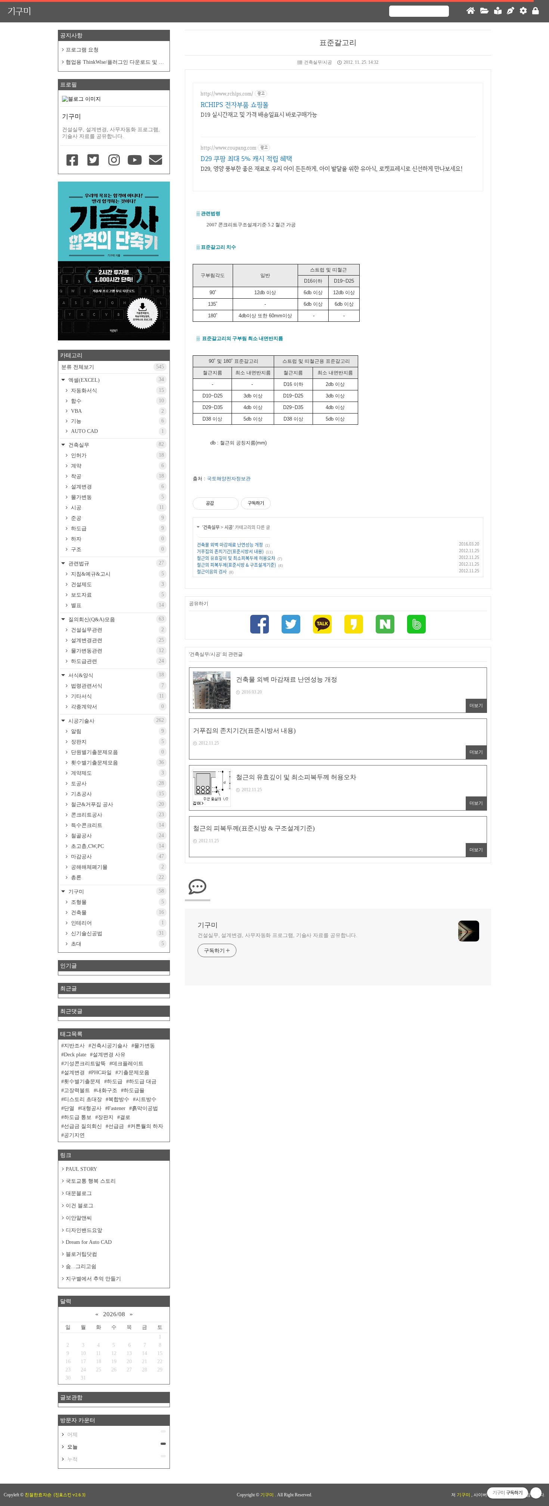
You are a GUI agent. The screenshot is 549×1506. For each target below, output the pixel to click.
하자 (116, 539)
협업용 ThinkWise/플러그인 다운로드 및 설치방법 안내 (113, 62)
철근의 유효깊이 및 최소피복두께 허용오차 (236, 558)
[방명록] (497, 11)
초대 (116, 944)
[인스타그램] (113, 160)
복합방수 (118, 1099)
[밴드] (416, 625)
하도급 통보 (78, 1117)
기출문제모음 (133, 1072)
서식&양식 (115, 675)
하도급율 (134, 1090)
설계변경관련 (116, 640)
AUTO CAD (116, 431)
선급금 (116, 1126)
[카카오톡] (322, 625)
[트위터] (291, 625)
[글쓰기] (510, 11)
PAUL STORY (81, 1169)
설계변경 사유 (109, 1054)
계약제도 (116, 773)
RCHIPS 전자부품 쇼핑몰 (235, 104)
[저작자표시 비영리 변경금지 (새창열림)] (281, 503)
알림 (116, 731)
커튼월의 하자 (146, 1126)
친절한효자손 (38, 1494)
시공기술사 (115, 720)
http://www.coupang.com (228, 148)
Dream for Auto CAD (89, 1242)
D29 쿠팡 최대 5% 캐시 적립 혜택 (246, 158)
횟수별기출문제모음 (116, 762)
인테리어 (116, 923)
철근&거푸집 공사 (116, 804)
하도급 (116, 528)
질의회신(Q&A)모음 (115, 619)
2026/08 (114, 1314)
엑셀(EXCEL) (115, 380)
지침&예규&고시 (116, 574)
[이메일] (155, 160)
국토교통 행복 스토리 (91, 1181)
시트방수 (146, 1099)
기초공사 (116, 794)
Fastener (116, 1108)
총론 (116, 877)
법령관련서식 (116, 686)
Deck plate (75, 1054)
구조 (116, 549)
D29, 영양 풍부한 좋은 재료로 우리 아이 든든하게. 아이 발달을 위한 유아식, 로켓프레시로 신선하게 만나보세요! (332, 169)
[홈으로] (471, 11)
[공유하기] (221, 503)
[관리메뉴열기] (536, 1493)
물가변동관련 (116, 651)
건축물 (116, 912)
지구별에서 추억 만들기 (93, 1279)
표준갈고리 (338, 42)
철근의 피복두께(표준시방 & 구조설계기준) (236, 565)
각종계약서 (116, 707)
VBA (116, 411)
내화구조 (106, 1090)
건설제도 (116, 584)
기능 (116, 421)
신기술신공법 (116, 933)
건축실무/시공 (318, 62)
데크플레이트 (127, 1063)
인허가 (116, 455)
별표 (116, 605)
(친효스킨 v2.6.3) (69, 1495)
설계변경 (116, 487)
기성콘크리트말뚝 (85, 1063)
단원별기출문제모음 (116, 752)
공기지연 (74, 1135)
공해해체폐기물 (116, 867)
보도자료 (116, 595)
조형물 (116, 902)
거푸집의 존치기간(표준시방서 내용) (230, 551)
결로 (125, 1117)
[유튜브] (134, 160)
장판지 (116, 742)
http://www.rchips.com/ (227, 94)
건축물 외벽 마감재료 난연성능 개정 (230, 544)
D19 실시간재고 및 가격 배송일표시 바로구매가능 (259, 115)
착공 (116, 476)
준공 (116, 518)
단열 (69, 1108)
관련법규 (115, 563)
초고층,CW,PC (116, 846)
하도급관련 (116, 661)
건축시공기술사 (109, 1045)
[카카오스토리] (353, 625)
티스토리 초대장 (83, 1099)
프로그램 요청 (82, 50)
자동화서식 (116, 390)
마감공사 (116, 856)
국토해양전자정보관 (229, 478)
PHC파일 (101, 1072)
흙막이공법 (145, 1108)
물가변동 (116, 497)
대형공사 (91, 1108)
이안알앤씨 (79, 1218)
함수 (116, 401)
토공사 (116, 783)
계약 (116, 466)
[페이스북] (259, 625)
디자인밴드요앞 (84, 1230)
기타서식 (116, 696)
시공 (228, 527)
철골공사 (116, 836)
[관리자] (523, 11)
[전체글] (484, 11)
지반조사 (74, 1045)
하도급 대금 (142, 1081)
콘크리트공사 (116, 815)
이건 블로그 (79, 1205)
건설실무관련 (116, 630)
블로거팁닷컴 (81, 1254)
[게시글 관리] (230, 503)
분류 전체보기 (112, 367)
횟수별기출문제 (82, 1081)
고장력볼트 (77, 1090)
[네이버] (385, 625)
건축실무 (211, 527)
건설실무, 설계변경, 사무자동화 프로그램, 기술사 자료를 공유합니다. (277, 935)
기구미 (19, 11)
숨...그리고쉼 (81, 1266)
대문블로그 (79, 1193)
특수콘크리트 (116, 825)
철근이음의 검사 (212, 571)
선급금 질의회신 (83, 1126)
